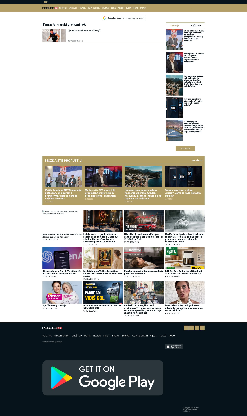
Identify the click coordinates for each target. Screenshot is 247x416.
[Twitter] (197, 328)
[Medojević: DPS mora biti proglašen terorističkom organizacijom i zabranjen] (174, 62)
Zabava (143, 8)
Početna (63, 8)
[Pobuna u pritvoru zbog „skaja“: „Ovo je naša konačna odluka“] (174, 108)
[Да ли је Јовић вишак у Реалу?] (54, 35)
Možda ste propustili (63, 160)
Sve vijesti (185, 148)
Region (121, 8)
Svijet (128, 8)
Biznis (113, 8)
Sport (135, 8)
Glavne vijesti (140, 335)
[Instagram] (191, 328)
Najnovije (73, 8)
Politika (82, 8)
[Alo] (44, 2)
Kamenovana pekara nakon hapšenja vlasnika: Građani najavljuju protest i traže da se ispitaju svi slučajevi (193, 81)
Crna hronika (94, 8)
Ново (172, 335)
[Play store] (102, 378)
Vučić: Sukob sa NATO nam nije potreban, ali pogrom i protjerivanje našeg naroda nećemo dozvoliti (194, 36)
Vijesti (153, 335)
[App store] (174, 378)
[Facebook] (186, 328)
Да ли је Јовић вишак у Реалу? (84, 30)
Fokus (163, 335)
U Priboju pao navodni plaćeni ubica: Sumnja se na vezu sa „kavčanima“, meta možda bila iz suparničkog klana (194, 127)
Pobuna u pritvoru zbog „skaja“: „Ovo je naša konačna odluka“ (193, 102)
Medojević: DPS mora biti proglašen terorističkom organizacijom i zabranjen (194, 57)
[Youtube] (202, 328)
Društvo (105, 8)
